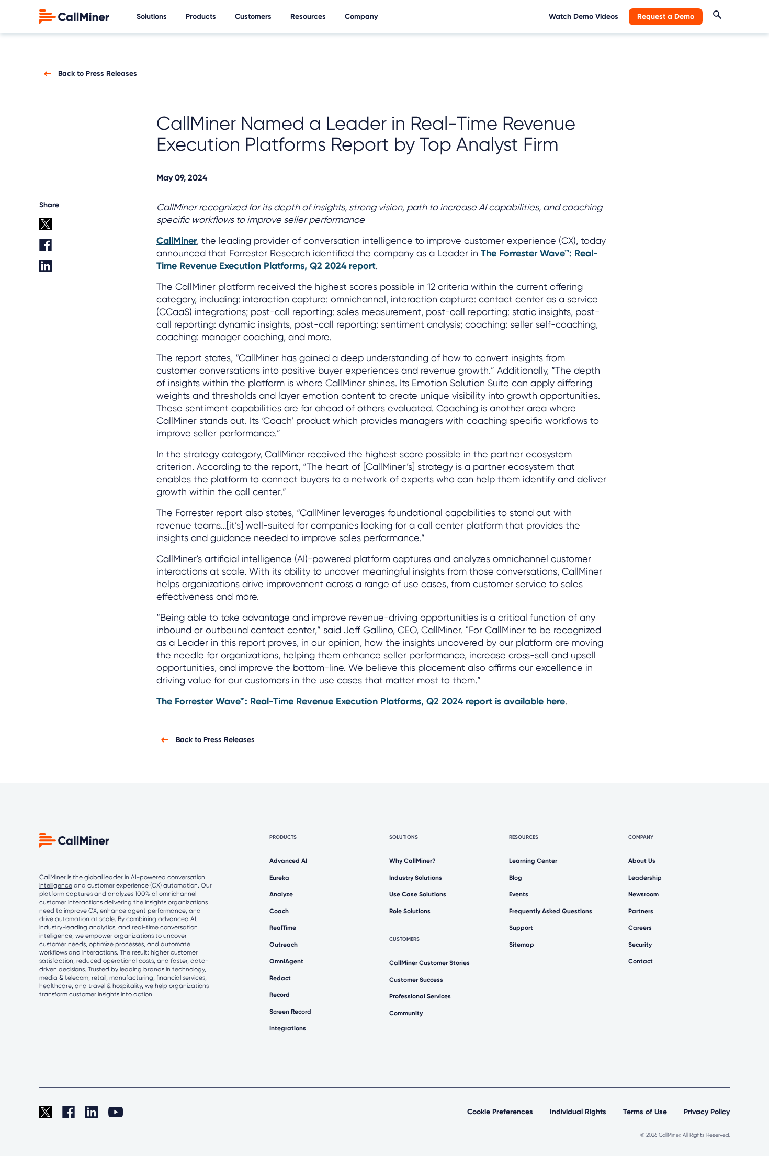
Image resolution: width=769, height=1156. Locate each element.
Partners (640, 911)
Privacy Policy (707, 1111)
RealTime (282, 927)
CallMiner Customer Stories (429, 963)
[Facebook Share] (62, 249)
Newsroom (643, 894)
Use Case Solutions (417, 894)
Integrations (287, 1028)
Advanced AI (288, 861)
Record (279, 994)
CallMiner (176, 240)
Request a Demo (665, 16)
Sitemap (521, 944)
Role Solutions (410, 911)
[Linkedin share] (62, 270)
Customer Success (416, 979)
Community (406, 1013)
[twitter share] (62, 228)
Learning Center (533, 861)
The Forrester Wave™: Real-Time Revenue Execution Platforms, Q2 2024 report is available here (360, 701)
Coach (279, 911)
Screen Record (290, 1011)
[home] (75, 16)
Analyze (281, 894)
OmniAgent (286, 961)
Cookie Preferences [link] (500, 1111)
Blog (515, 877)
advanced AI (177, 919)
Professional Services (420, 996)
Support (521, 927)
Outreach (283, 944)
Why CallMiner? (412, 861)
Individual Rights (578, 1111)
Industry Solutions (415, 877)
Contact (640, 961)
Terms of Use (645, 1111)
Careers (640, 927)
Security (640, 944)
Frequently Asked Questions (550, 911)
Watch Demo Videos (583, 16)
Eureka (279, 877)
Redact (280, 978)
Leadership (645, 877)
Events (518, 894)
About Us (641, 861)
